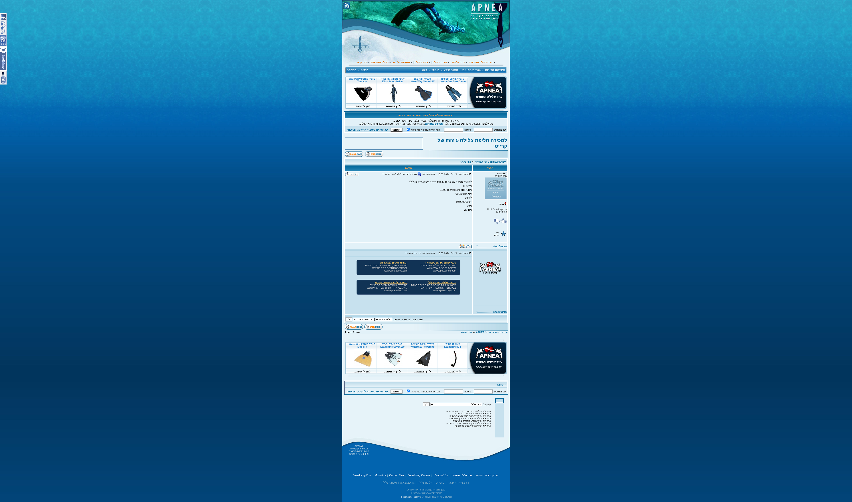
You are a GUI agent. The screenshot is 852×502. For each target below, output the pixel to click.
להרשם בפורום (434, 123)
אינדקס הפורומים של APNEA (491, 161)
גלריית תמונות (471, 70)
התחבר (351, 70)
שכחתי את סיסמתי (377, 129)
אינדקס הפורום (495, 70)
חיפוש (435, 70)
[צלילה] (490, 273)
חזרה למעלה (499, 246)
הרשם (364, 70)
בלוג (424, 70)
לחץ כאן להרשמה (356, 129)
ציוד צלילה (465, 161)
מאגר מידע (451, 70)
